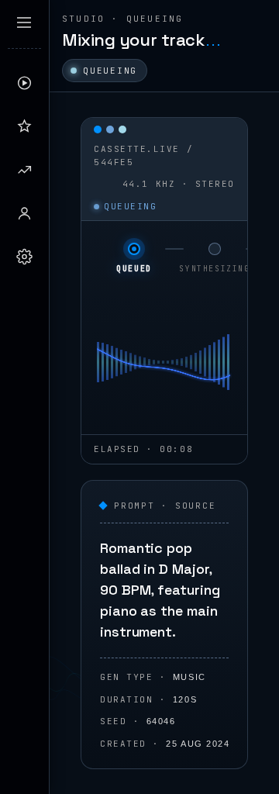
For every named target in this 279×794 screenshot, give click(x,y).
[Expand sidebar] (24, 22)
